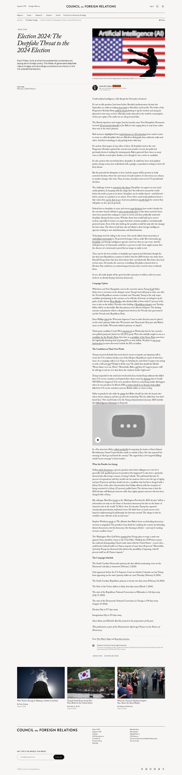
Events (58, 15)
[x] (163, 769)
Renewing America (122, 639)
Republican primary (143, 305)
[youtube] (150, 769)
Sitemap (95, 743)
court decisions (136, 209)
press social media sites (128, 212)
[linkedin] (146, 769)
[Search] (157, 6)
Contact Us (96, 739)
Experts (49, 15)
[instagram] (155, 769)
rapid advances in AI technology (132, 134)
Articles (19, 20)
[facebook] (142, 769)
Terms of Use (134, 741)
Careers (95, 734)
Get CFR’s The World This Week (31, 751)
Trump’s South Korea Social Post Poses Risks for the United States (79, 702)
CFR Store (133, 736)
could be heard (121, 111)
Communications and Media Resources (143, 739)
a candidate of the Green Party (142, 337)
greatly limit (144, 200)
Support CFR (21, 6)
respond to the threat (121, 188)
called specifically (121, 449)
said (109, 364)
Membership (134, 729)
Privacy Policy (97, 741)
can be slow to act (113, 200)
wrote (115, 500)
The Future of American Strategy (74, 15)
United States (22, 29)
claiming (147, 379)
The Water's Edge (104, 639)
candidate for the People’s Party (105, 337)
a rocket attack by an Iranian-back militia (143, 385)
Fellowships (134, 732)
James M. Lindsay (105, 86)
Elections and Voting (111, 656)
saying (122, 394)
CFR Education (97, 736)
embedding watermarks (102, 239)
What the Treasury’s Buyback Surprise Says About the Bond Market (132, 702)
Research (39, 15)
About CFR (96, 729)
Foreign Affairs (34, 6)
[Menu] (163, 6)
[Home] (91, 6)
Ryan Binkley (115, 301)
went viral (122, 108)
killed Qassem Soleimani (106, 403)
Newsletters (134, 734)
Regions (20, 15)
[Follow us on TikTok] (159, 769)
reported (124, 537)
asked (106, 319)
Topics (29, 15)
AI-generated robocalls (109, 126)
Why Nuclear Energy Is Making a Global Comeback (37, 701)
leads (152, 289)
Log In (152, 6)
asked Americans (105, 470)
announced (127, 331)
